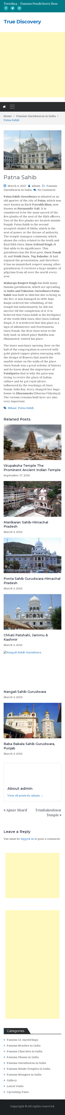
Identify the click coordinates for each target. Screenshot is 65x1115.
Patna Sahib (26, 408)
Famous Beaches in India (23, 1045)
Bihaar (12, 408)
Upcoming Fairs (18, 1092)
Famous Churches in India (24, 1051)
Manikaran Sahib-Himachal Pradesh (26, 524)
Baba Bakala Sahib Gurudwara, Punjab (29, 746)
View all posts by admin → (25, 795)
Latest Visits (15, 1086)
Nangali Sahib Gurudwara (25, 692)
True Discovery (22, 21)
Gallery (12, 1080)
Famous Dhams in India (23, 1057)
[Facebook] (6, 8)
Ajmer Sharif (16, 810)
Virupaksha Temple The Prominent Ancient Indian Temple (32, 468)
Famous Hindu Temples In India (28, 1068)
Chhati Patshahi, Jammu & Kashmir (26, 637)
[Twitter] (12, 8)
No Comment (46, 190)
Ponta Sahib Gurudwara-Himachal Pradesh (32, 581)
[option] (40, 4)
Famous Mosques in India (24, 1074)
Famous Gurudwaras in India (26, 1063)
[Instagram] (19, 8)
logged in (27, 839)
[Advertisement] (32, 64)
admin (36, 186)
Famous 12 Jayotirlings (22, 1039)
